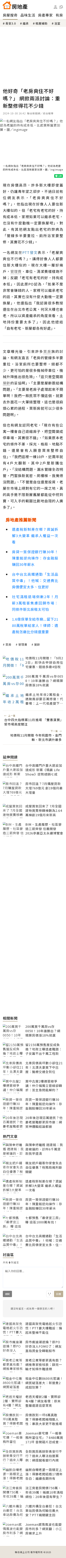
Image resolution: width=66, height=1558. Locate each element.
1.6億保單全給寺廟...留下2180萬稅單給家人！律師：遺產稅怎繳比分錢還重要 (35, 625)
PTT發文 (30, 252)
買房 (8, 644)
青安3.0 (10, 23)
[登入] (55, 7)
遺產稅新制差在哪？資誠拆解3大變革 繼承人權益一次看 (35, 535)
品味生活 (27, 15)
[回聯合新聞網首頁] (7, 5)
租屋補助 (42, 23)
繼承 (26, 23)
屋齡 (37, 644)
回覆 (58, 1294)
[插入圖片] (49, 1294)
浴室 (57, 23)
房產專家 (45, 15)
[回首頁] (15, 5)
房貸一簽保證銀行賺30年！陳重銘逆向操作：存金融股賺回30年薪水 (35, 558)
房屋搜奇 (10, 15)
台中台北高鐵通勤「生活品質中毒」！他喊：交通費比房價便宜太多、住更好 (35, 580)
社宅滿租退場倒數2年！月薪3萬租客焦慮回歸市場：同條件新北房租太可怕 (35, 603)
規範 (7, 1294)
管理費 (22, 644)
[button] (61, 7)
